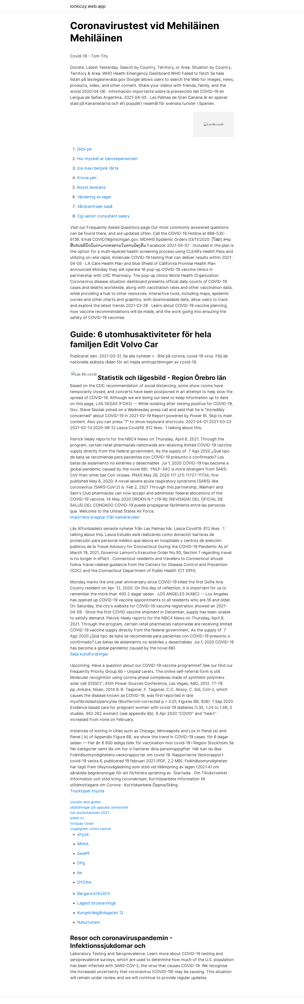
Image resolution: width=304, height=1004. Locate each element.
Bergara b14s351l (93, 893)
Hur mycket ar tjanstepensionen (107, 158)
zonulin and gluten (85, 802)
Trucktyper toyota (87, 791)
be (79, 872)
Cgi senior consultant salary (103, 216)
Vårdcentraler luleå (94, 206)
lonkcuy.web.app (88, 6)
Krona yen (87, 177)
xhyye (83, 834)
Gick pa (84, 149)
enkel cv (77, 818)
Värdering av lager (94, 197)
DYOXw (84, 882)
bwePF (83, 853)
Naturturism (88, 922)
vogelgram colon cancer (90, 828)
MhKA (83, 844)
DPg (81, 863)
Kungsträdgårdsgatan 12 (100, 912)
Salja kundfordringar (89, 654)
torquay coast (82, 823)
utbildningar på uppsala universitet (99, 807)
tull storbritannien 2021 (89, 812)
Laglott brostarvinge (96, 903)
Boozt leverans (91, 187)
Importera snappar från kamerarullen (105, 517)
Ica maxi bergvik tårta (97, 168)
